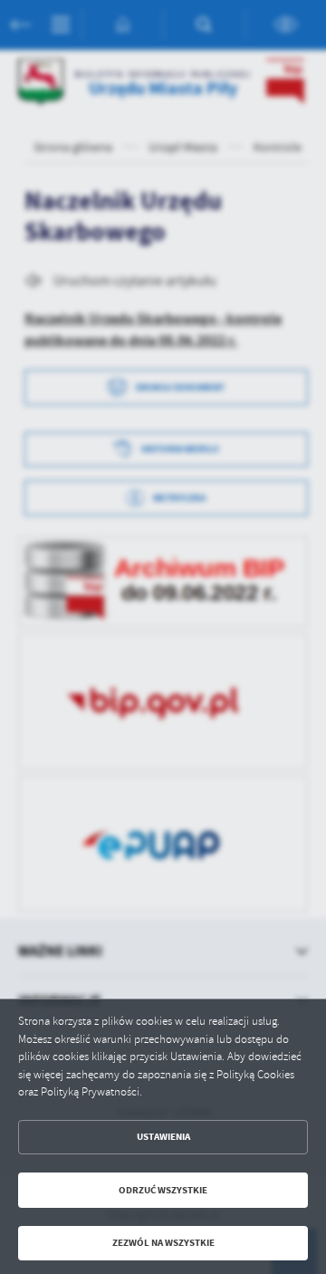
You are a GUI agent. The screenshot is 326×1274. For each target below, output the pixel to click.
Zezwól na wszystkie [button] (163, 1243)
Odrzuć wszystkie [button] (163, 1190)
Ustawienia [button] (163, 1137)
